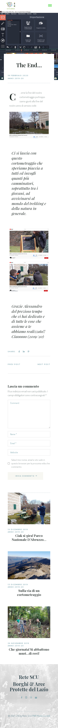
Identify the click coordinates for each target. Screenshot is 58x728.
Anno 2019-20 (16, 79)
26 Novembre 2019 (18, 643)
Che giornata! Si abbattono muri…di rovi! (29, 651)
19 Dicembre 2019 (18, 530)
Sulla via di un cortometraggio (29, 593)
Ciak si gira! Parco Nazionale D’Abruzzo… (29, 537)
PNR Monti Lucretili (41, 715)
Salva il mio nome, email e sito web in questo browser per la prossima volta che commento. (30, 463)
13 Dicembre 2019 (18, 585)
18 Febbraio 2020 (18, 76)
